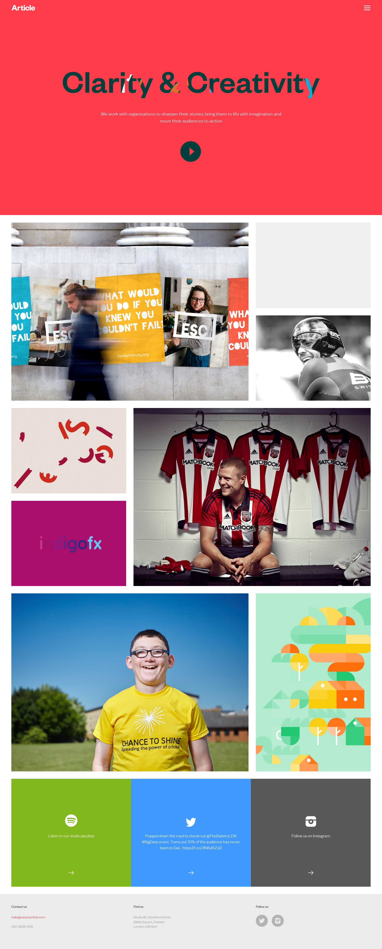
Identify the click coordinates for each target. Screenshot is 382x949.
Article (23, 8)
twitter (262, 921)
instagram (278, 921)
